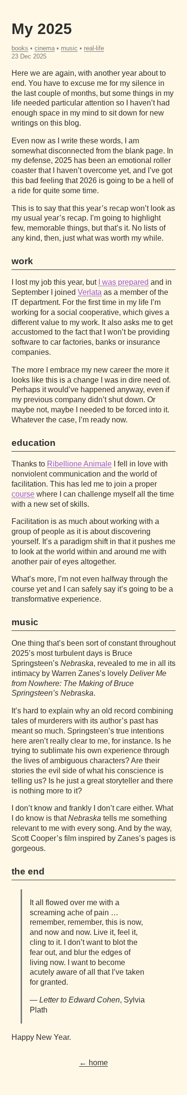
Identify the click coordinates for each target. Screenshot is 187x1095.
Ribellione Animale (79, 464)
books (20, 48)
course (23, 494)
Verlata (90, 292)
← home (93, 1063)
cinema (45, 48)
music (69, 48)
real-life (94, 48)
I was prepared (123, 282)
